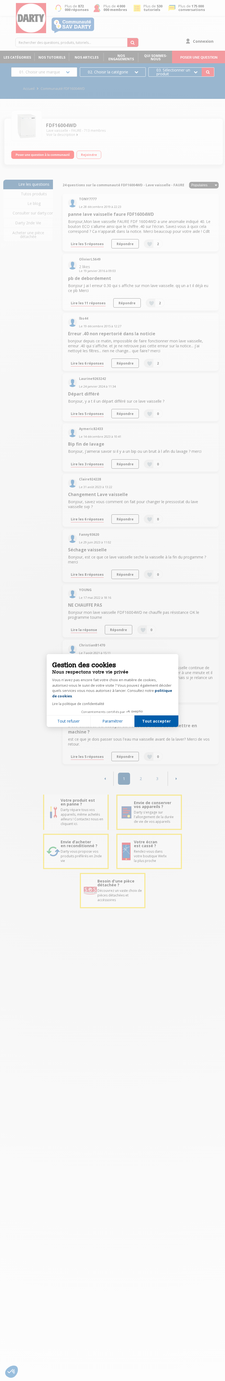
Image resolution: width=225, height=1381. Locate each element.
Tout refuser (68, 721)
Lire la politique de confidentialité (78, 703)
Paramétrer (112, 721)
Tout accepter (156, 721)
